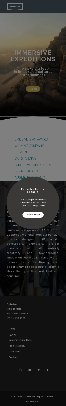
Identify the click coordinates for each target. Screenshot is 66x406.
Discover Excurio (33, 215)
